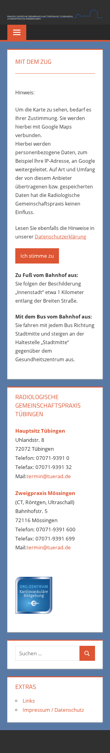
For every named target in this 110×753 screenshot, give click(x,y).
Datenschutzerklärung (60, 236)
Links (29, 700)
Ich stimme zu (37, 255)
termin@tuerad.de (49, 476)
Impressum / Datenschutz (53, 709)
